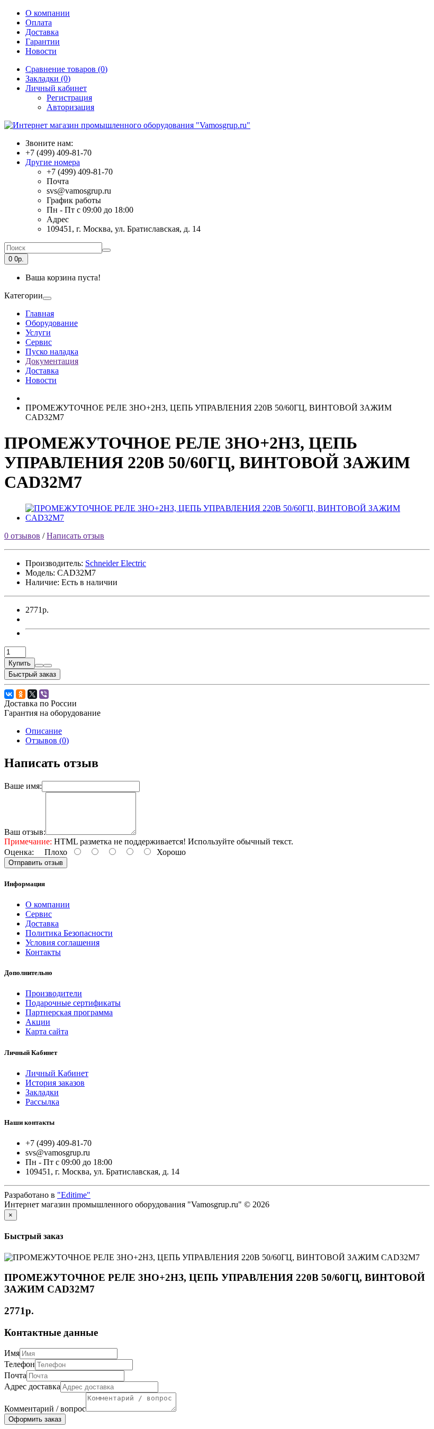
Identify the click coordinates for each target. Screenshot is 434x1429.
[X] (32, 694)
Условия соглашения (62, 942)
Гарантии (42, 41)
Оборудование (51, 322)
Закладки (42, 1092)
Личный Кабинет (56, 1073)
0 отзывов (22, 535)
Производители (53, 993)
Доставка (42, 32)
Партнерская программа (69, 1012)
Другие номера (52, 162)
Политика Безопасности (69, 933)
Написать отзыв (75, 535)
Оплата (38, 22)
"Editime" (74, 1194)
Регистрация (69, 97)
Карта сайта (46, 1031)
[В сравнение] (47, 665)
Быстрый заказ (32, 674)
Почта (15, 1375)
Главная (39, 313)
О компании (47, 12)
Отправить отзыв (35, 863)
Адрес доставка (32, 1386)
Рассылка (42, 1101)
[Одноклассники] (20, 694)
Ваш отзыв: (25, 831)
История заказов (55, 1082)
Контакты (43, 952)
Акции (37, 1021)
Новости (41, 51)
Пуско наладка (51, 351)
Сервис (38, 342)
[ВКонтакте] (9, 694)
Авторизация (70, 107)
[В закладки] (39, 665)
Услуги (38, 332)
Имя (12, 1353)
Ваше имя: (23, 785)
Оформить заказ (34, 1419)
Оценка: (19, 852)
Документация (51, 361)
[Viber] (44, 694)
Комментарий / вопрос (45, 1408)
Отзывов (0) (47, 740)
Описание (43, 730)
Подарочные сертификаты (73, 1002)
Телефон (19, 1364)
